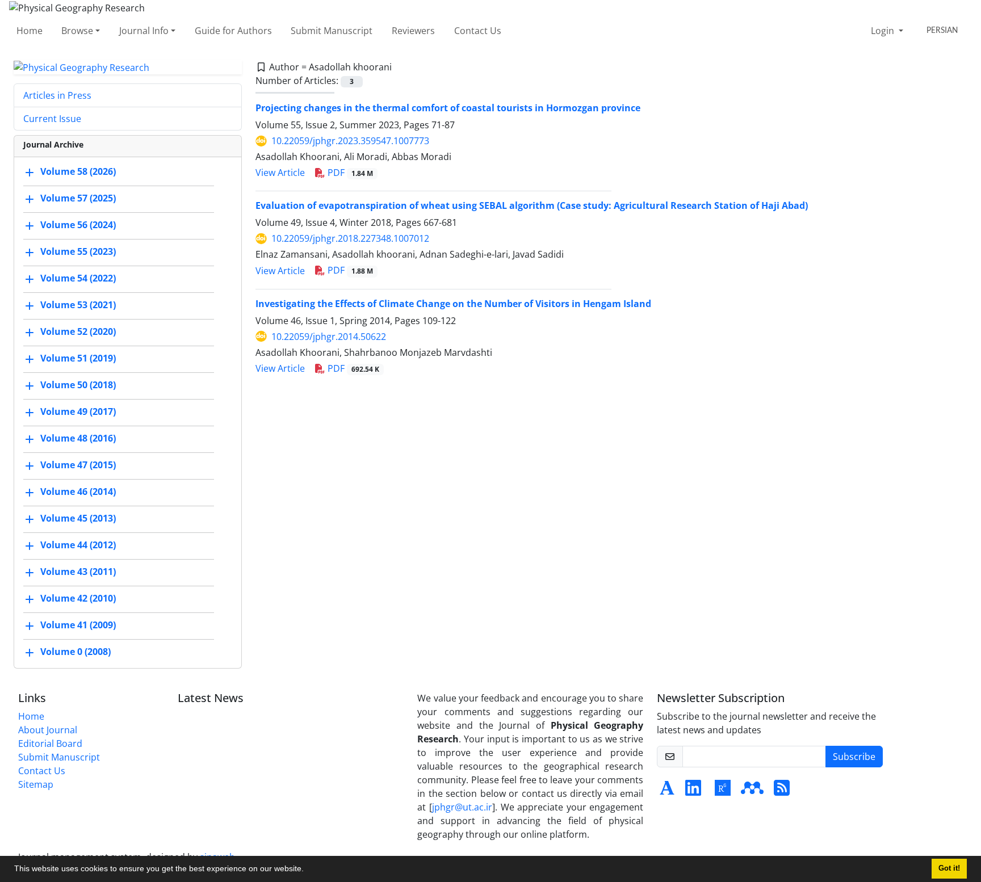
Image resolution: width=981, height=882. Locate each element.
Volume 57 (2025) (78, 198)
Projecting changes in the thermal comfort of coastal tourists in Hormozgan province (447, 108)
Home (29, 30)
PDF (349, 172)
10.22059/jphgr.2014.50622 (328, 336)
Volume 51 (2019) (78, 358)
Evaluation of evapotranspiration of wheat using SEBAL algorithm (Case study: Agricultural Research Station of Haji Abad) (531, 205)
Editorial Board (50, 743)
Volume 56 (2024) (78, 225)
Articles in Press (57, 95)
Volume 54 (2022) (78, 278)
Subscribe (854, 756)
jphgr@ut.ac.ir (462, 807)
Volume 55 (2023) (78, 252)
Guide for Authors (233, 30)
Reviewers (413, 30)
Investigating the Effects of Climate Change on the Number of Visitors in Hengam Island (453, 303)
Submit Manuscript (331, 30)
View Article (280, 172)
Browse (77, 30)
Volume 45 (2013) (78, 519)
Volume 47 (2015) (78, 465)
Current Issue (52, 118)
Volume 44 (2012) (78, 545)
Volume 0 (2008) (75, 652)
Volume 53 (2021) (78, 305)
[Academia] (667, 791)
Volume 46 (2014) (78, 492)
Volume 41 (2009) (78, 625)
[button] (307, 870)
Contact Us (477, 30)
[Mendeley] (752, 791)
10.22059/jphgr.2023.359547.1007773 (350, 141)
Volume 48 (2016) (78, 438)
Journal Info (144, 30)
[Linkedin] (693, 791)
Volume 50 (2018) (78, 385)
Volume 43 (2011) (78, 572)
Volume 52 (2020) (78, 332)
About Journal (47, 730)
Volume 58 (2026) (78, 172)
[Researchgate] (722, 791)
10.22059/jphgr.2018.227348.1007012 (350, 238)
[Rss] (781, 791)
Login (883, 30)
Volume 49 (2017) (78, 412)
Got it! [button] (949, 868)
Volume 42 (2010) (78, 599)
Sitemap (35, 784)
